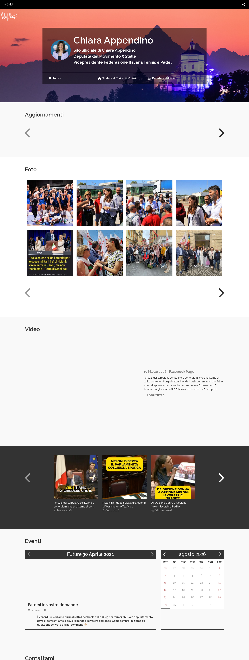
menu (8, 4)
